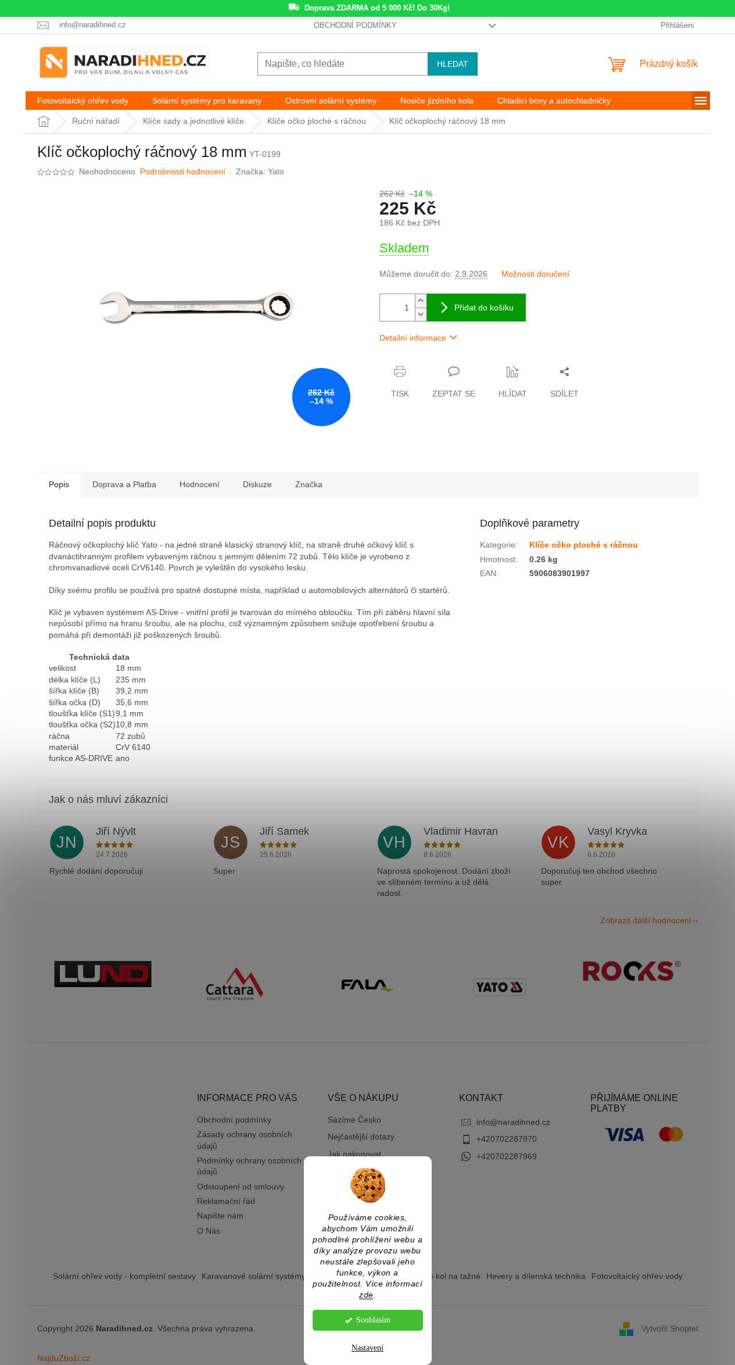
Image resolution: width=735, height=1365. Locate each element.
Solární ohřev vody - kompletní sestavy (124, 1276)
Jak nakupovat (354, 1154)
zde (366, 1295)
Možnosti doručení (535, 273)
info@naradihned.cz (513, 1122)
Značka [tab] (308, 484)
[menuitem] (83, 100)
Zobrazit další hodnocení (645, 920)
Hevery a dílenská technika (536, 1276)
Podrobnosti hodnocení (182, 171)
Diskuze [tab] (257, 484)
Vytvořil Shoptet (669, 1328)
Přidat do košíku (484, 307)
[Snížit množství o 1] (420, 314)
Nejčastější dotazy (361, 1136)
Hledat (452, 64)
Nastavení (367, 1347)
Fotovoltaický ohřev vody (637, 1276)
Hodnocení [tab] (200, 484)
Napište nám (220, 1215)
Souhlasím (373, 1320)
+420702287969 (506, 1156)
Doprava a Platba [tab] (124, 484)
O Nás (208, 1230)
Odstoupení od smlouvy (240, 1186)
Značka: (260, 171)
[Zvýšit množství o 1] (420, 301)
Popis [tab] (59, 484)
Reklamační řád (226, 1201)
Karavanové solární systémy (254, 1276)
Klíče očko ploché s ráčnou (583, 544)
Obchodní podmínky (355, 25)
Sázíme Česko (354, 1119)
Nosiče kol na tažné (444, 1276)
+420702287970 (506, 1139)
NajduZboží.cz (63, 1358)
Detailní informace (412, 337)
